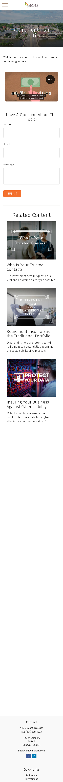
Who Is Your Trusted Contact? (25, 267)
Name (7, 124)
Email (6, 144)
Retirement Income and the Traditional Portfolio (29, 333)
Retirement (32, 775)
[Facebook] (28, 756)
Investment (31, 779)
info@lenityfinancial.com (31, 750)
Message (8, 164)
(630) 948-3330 (35, 728)
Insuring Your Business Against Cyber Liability (28, 404)
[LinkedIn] (34, 756)
